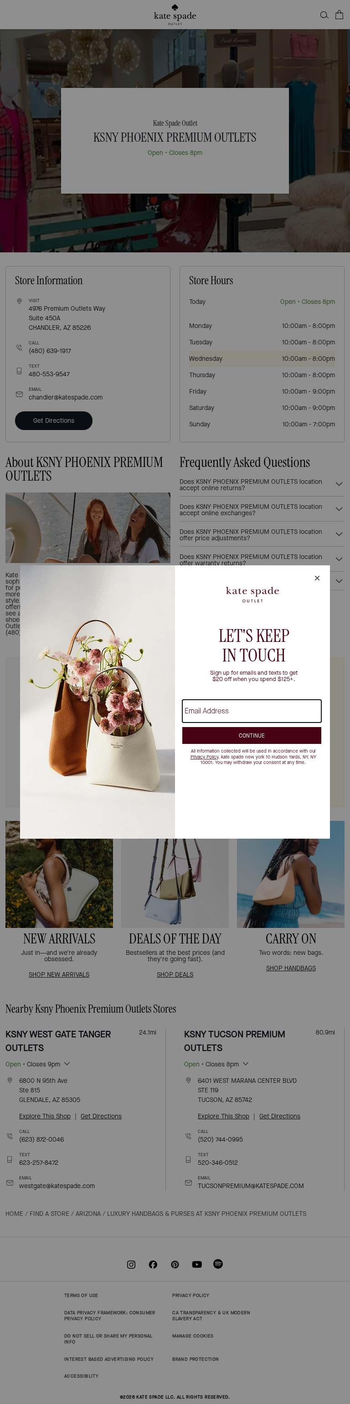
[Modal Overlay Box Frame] (175, 702)
